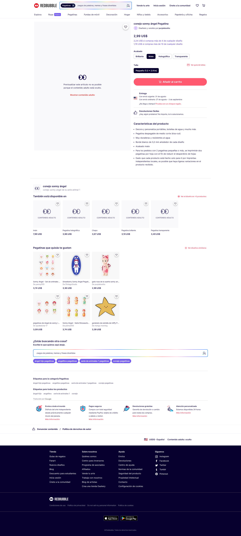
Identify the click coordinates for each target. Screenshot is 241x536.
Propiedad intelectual (128, 477)
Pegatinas (72, 14)
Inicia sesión (55, 477)
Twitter (163, 465)
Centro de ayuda (126, 465)
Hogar (127, 14)
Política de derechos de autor (77, 429)
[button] (164, 218)
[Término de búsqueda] (128, 5)
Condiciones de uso (57, 505)
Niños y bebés (143, 14)
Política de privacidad (76, 505)
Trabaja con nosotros (92, 477)
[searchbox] (120, 353)
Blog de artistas (89, 482)
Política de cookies (125, 505)
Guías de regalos (57, 456)
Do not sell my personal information (101, 505)
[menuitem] (37, 14)
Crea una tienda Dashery (93, 486)
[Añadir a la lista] (126, 27)
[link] (44, 361)
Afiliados (86, 469)
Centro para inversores (93, 460)
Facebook (164, 461)
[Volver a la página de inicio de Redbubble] (45, 5)
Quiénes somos (89, 456)
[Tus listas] (197, 6)
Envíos (121, 456)
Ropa (54, 14)
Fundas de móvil (91, 14)
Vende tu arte (88, 473)
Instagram (164, 456)
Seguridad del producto (129, 473)
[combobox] (96, 5)
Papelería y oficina (183, 14)
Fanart (52, 460)
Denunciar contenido (47, 429)
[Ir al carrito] (204, 6)
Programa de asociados (93, 465)
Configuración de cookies (130, 486)
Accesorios (162, 14)
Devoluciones (124, 460)
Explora (37, 14)
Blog (51, 469)
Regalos (203, 14)
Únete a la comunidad (59, 482)
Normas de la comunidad (130, 469)
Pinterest (164, 474)
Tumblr (163, 469)
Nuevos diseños (57, 465)
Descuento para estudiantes (62, 473)
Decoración (111, 14)
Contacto (122, 482)
